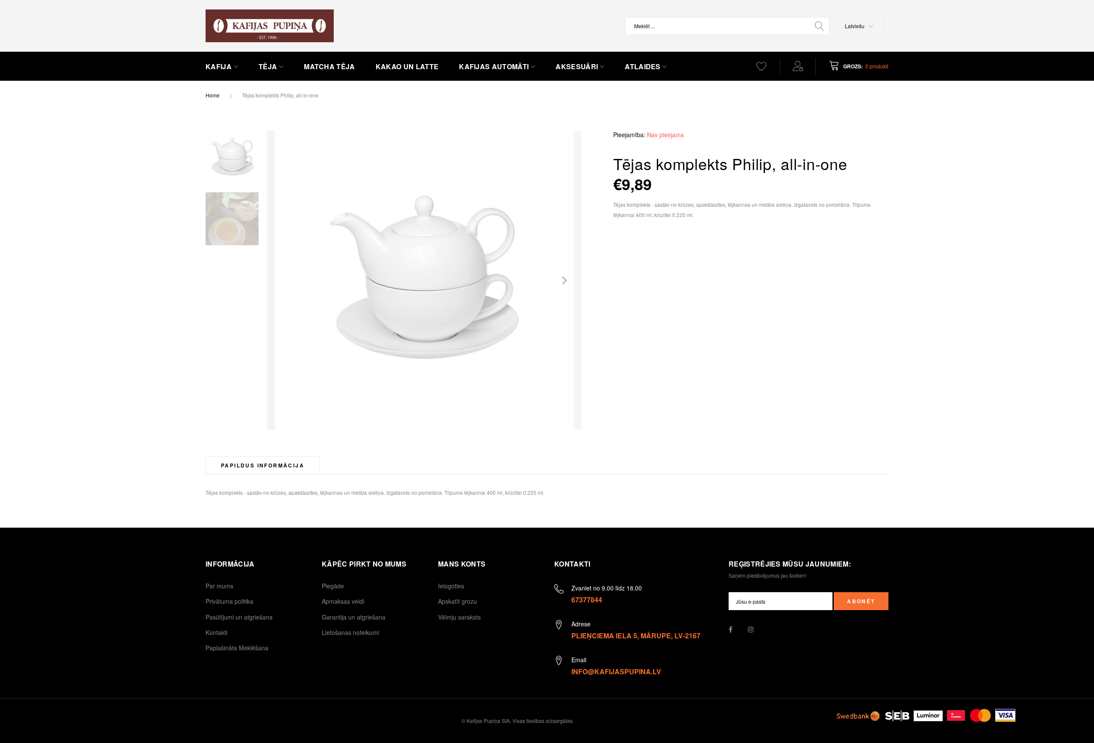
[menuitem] (222, 66)
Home (213, 95)
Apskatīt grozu (457, 601)
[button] (859, 26)
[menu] (468, 67)
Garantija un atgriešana (353, 617)
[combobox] (727, 26)
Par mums (219, 585)
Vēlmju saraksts (459, 617)
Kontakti (216, 632)
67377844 (586, 600)
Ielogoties (451, 585)
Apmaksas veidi (343, 601)
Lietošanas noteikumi (350, 632)
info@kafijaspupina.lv (616, 671)
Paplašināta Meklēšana (237, 647)
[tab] (263, 465)
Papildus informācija (262, 465)
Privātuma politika (229, 601)
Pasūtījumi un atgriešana (239, 617)
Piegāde (333, 585)
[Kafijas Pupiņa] (270, 25)
